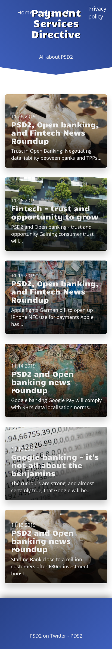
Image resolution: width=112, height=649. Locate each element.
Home (25, 12)
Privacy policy (97, 12)
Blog (48, 12)
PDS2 (76, 635)
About (71, 12)
